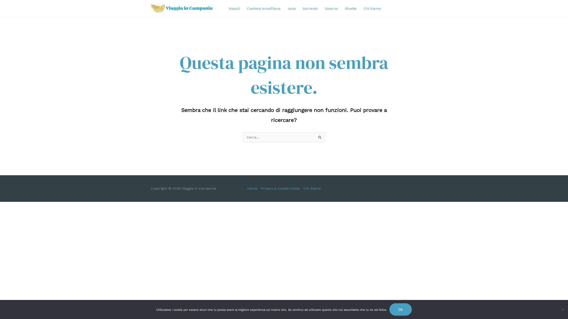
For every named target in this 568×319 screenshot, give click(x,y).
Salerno (331, 8)
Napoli (234, 8)
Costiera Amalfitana (264, 8)
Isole (292, 8)
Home (252, 188)
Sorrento (310, 8)
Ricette (351, 8)
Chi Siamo (372, 8)
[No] (562, 309)
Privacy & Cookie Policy (280, 188)
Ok (400, 309)
